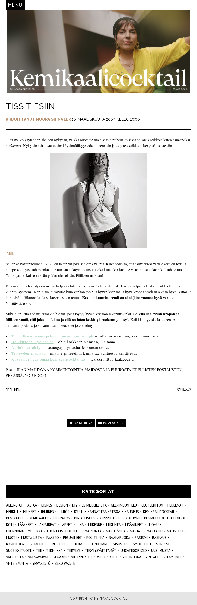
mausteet (175, 531)
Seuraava (184, 389)
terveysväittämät (100, 550)
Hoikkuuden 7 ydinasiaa (32, 341)
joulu (78, 511)
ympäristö (41, 563)
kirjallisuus (84, 518)
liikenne (95, 524)
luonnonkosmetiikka (24, 531)
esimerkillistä (94, 505)
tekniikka (54, 550)
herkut (12, 511)
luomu (153, 524)
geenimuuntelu (124, 505)
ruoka (77, 544)
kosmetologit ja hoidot (165, 518)
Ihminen (47, 511)
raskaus (159, 537)
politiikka (95, 537)
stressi (162, 544)
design (62, 505)
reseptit (59, 544)
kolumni (133, 518)
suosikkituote (19, 550)
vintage (152, 557)
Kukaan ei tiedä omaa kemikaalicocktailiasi (49, 358)
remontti (39, 544)
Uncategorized (134, 550)
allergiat (14, 505)
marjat (136, 531)
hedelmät (175, 505)
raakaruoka (119, 537)
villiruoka (132, 557)
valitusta (15, 557)
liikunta (113, 524)
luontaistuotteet (63, 531)
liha (80, 524)
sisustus (121, 544)
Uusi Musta (161, 550)
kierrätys (61, 518)
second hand (98, 544)
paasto (52, 537)
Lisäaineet (134, 524)
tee (39, 550)
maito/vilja (116, 531)
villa (101, 557)
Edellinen (13, 389)
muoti (11, 537)
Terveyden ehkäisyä (28, 353)
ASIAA (32, 505)
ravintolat (16, 544)
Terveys (73, 550)
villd (114, 557)
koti (10, 524)
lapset (66, 524)
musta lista (31, 537)
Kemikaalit (39, 518)
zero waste (65, 563)
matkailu (155, 531)
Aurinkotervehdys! (27, 347)
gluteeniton (152, 505)
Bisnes (46, 505)
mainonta (93, 531)
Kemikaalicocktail (159, 511)
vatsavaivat (38, 557)
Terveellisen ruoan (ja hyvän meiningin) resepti (52, 335)
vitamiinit (172, 557)
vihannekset (81, 557)
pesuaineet (72, 537)
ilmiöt (64, 511)
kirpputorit (110, 518)
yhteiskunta (17, 563)
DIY (74, 505)
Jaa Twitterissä (83, 423)
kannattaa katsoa (104, 511)
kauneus (132, 511)
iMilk (10, 253)
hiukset (30, 511)
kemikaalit (15, 518)
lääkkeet (25, 524)
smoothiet (142, 544)
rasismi (141, 537)
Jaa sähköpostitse (113, 423)
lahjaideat (47, 524)
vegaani (60, 557)
